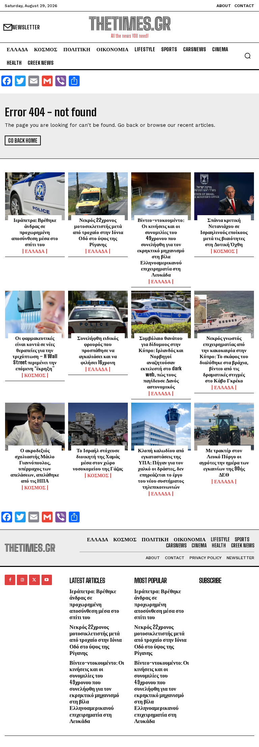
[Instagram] (22, 580)
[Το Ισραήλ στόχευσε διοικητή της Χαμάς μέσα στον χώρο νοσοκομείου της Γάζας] (98, 427)
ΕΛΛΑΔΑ (35, 251)
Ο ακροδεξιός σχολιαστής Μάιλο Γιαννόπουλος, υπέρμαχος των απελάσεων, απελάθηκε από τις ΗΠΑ (34, 465)
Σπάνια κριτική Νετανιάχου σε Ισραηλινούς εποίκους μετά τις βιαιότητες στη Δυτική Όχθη (224, 232)
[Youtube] (46, 580)
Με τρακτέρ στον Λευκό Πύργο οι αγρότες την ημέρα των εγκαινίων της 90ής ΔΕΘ (224, 462)
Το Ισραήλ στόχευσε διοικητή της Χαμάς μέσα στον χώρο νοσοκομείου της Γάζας (98, 459)
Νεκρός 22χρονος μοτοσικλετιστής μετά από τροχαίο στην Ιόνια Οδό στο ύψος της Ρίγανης (98, 232)
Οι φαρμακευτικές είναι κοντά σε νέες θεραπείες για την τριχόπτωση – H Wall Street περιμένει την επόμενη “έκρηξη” (34, 353)
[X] (34, 580)
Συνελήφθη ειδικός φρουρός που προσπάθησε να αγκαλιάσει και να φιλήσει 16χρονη (97, 350)
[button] (247, 55)
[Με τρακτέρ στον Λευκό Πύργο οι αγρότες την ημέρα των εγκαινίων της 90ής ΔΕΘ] (224, 427)
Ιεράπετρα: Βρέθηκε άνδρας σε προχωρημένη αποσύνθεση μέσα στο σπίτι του (34, 232)
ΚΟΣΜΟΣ (224, 251)
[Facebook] (10, 580)
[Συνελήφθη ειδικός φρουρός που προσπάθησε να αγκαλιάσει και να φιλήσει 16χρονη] (98, 315)
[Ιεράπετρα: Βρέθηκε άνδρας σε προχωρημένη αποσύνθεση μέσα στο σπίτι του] (35, 196)
